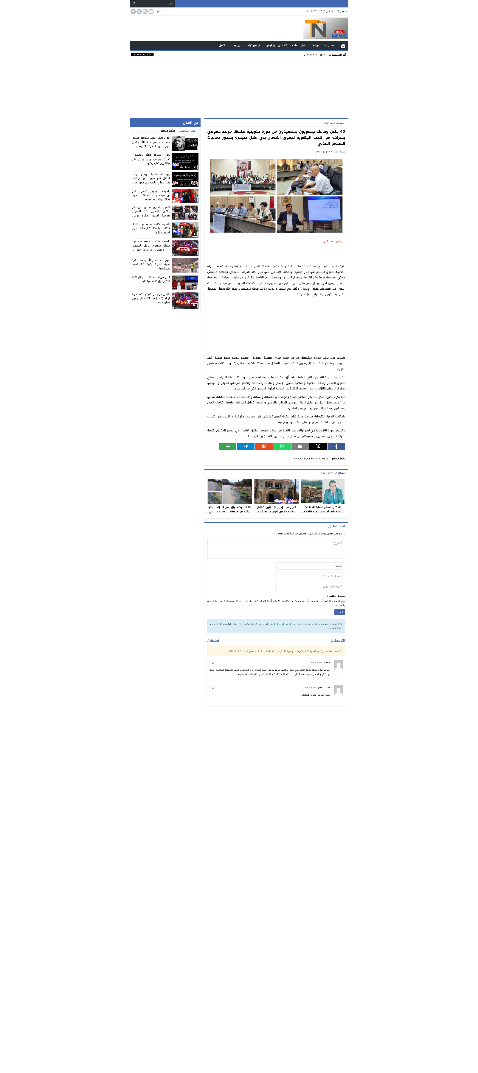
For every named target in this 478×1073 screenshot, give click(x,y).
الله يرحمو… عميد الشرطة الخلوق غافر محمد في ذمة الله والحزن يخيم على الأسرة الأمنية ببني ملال (151, 144)
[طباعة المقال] (227, 446)
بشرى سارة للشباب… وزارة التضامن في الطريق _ (299, 54)
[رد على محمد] (213, 663)
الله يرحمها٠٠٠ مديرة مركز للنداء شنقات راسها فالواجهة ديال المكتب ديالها (151, 228)
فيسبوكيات (253, 45)
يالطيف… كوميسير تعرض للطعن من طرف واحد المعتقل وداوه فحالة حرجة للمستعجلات (151, 195)
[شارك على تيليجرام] (246, 446)
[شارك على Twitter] (318, 446)
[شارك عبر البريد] (300, 446)
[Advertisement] (239, 87)
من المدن (328, 123)
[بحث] (134, 3)
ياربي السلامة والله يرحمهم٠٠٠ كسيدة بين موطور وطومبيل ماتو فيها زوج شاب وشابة (151, 159)
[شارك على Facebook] (336, 446)
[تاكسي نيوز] (239, 28)
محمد (327, 662)
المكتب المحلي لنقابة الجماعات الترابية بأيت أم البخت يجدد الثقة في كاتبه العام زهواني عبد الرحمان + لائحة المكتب (322, 514)
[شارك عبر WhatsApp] (282, 446)
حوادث (315, 45)
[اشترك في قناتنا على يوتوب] (151, 11)
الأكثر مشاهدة (187, 131)
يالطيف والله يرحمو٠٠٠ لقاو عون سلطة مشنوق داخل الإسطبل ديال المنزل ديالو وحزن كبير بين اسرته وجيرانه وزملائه (151, 248)
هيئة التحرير (339, 151)
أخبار (331, 45)
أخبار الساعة (299, 45)
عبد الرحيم (324, 687)
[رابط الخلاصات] (145, 11)
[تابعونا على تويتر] (139, 11)
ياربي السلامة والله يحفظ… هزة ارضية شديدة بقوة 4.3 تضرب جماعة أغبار (151, 264)
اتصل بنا (220, 45)
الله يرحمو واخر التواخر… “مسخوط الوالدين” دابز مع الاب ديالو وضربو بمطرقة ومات (151, 298)
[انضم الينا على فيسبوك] (133, 11)
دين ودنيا (236, 45)
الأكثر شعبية (167, 130)
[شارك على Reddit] (264, 446)
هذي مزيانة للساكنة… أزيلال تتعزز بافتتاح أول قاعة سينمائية (151, 279)
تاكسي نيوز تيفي (276, 45)
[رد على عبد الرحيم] (213, 688)
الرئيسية (343, 45)
